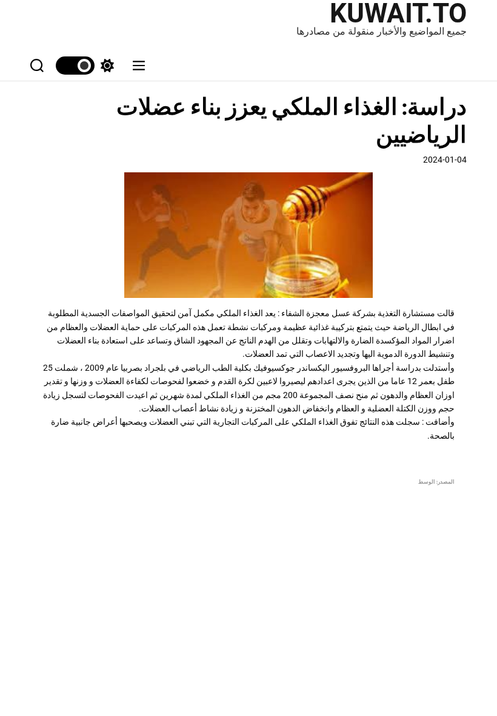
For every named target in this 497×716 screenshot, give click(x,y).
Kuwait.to (398, 13)
